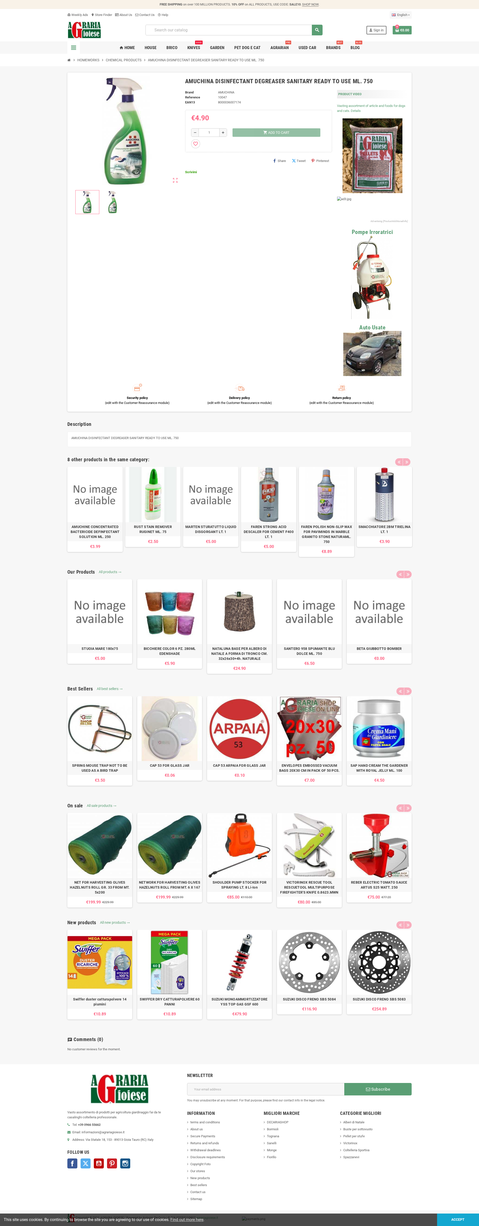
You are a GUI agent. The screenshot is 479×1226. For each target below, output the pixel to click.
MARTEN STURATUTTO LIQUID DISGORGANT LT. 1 (210, 529)
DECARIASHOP (277, 1122)
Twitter (86, 1163)
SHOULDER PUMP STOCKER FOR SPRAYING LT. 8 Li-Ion (240, 884)
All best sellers (110, 689)
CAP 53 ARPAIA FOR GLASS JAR (239, 765)
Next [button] (406, 462)
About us (196, 1129)
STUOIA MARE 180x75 (100, 649)
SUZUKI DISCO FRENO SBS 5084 (309, 999)
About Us (125, 15)
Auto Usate (372, 327)
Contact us (198, 1192)
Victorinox (350, 1143)
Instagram (125, 1163)
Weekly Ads (77, 15)
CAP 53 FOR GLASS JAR (170, 765)
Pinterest (322, 161)
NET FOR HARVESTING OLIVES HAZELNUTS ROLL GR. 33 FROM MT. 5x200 (99, 887)
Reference (192, 97)
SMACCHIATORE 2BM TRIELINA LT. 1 (385, 529)
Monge (272, 1150)
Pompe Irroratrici (372, 232)
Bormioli (272, 1129)
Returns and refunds (204, 1143)
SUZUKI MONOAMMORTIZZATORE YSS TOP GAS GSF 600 (240, 1001)
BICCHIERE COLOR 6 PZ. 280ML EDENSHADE (170, 651)
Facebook (72, 1163)
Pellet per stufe (354, 1136)
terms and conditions (205, 1122)
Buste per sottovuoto (357, 1129)
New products (200, 1178)
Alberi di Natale (353, 1122)
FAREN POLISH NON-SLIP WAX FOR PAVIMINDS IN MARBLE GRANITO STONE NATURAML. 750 (326, 534)
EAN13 (190, 102)
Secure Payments (202, 1136)
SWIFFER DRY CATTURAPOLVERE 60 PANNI (170, 1001)
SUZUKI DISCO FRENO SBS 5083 (379, 999)
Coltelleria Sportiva (356, 1150)
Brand (189, 92)
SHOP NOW (310, 4)
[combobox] (233, 30)
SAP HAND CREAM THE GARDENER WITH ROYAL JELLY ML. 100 (379, 768)
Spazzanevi (351, 1157)
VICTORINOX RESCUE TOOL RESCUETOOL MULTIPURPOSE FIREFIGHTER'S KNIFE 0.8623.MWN (309, 887)
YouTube (99, 1163)
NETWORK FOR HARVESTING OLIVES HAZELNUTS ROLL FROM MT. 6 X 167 (169, 884)
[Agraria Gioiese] (84, 30)
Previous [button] (399, 462)
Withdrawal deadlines (205, 1150)
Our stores (197, 1171)
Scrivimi (191, 172)
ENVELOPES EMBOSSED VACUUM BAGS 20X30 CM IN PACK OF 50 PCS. (309, 768)
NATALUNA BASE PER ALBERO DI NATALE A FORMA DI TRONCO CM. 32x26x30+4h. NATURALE (239, 654)
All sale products (102, 806)
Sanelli (271, 1143)
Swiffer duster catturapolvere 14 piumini (100, 1001)
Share (282, 161)
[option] (95, 509)
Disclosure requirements (207, 1157)
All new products (115, 922)
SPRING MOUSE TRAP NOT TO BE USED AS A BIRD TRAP (99, 768)
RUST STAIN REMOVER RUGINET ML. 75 (153, 529)
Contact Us (146, 15)
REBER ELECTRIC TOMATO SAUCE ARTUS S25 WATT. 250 (379, 884)
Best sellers (198, 1185)
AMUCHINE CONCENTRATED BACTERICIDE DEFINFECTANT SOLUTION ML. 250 (95, 532)
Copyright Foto (200, 1164)
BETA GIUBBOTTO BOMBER (379, 649)
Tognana (273, 1136)
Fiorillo (271, 1157)
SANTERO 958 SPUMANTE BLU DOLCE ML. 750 (309, 651)
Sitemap (196, 1199)
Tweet (301, 161)
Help (163, 15)
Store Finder (101, 15)
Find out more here (186, 1219)
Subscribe (380, 1089)
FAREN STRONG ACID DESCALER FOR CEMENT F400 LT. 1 (269, 532)
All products (110, 572)
